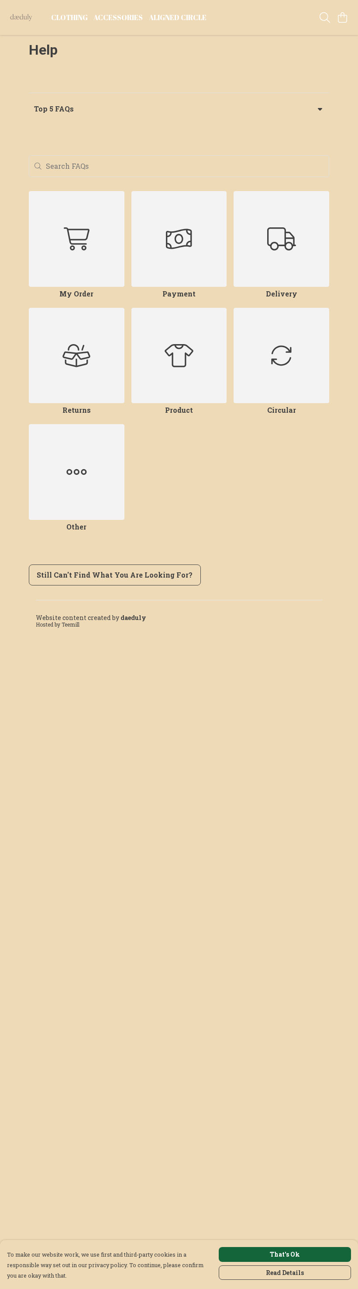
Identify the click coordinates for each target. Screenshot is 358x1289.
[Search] (325, 17)
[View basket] (342, 17)
